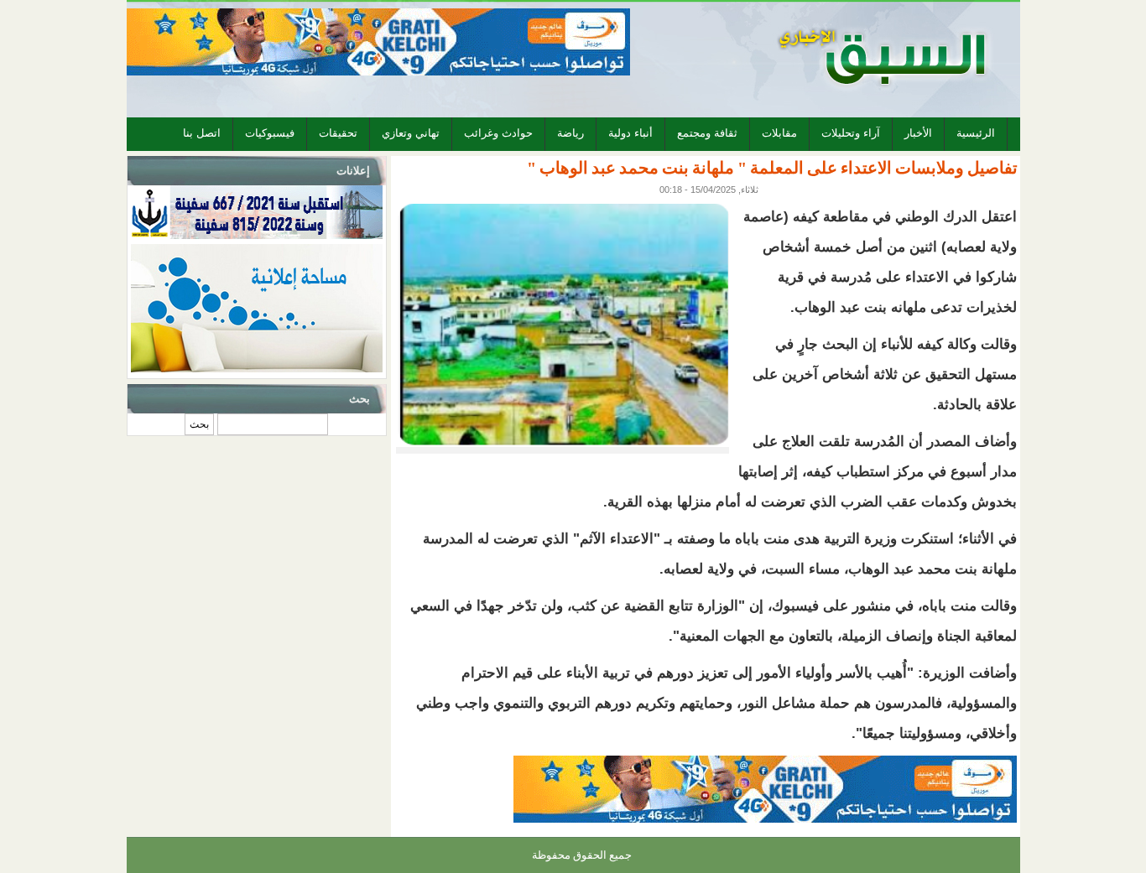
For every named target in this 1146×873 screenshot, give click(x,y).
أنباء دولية (630, 133)
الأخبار (918, 133)
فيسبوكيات (269, 133)
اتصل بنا (202, 133)
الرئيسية (975, 133)
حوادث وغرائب (498, 133)
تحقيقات (338, 133)
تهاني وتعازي (411, 133)
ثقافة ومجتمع (707, 133)
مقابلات (779, 133)
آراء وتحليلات (850, 133)
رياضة (570, 133)
